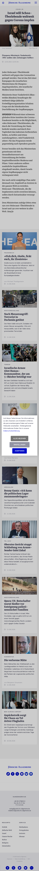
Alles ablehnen (19, 439)
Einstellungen (19, 445)
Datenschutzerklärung (11, 431)
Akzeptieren (19, 451)
